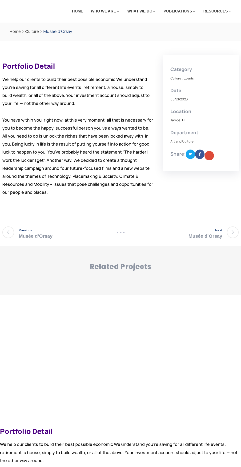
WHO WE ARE (103, 11)
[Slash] (120, 232)
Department (184, 132)
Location (180, 111)
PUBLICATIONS (178, 11)
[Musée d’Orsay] (190, 154)
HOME (77, 11)
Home (15, 31)
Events (189, 78)
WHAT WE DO (139, 11)
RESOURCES (215, 11)
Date (175, 90)
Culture (32, 31)
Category (181, 69)
